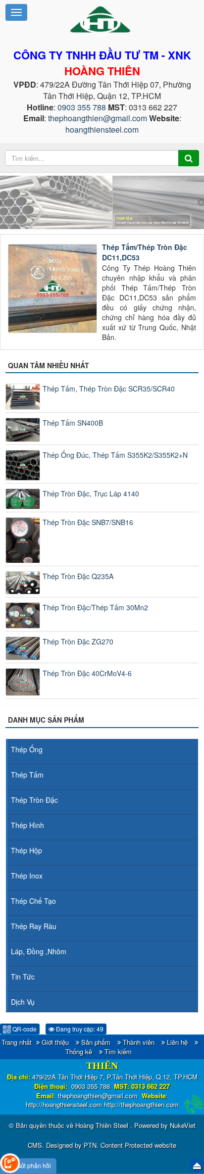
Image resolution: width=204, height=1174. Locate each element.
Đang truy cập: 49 (78, 1029)
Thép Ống (27, 749)
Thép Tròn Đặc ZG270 (78, 641)
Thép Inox (27, 875)
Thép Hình (27, 825)
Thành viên (138, 1042)
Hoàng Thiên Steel (102, 1125)
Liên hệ (177, 1042)
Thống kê (78, 1051)
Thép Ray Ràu (33, 926)
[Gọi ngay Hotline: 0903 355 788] (194, 1104)
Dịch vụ (23, 1002)
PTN (90, 1145)
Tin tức (23, 976)
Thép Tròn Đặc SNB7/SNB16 (88, 522)
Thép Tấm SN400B (73, 423)
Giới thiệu (55, 1042)
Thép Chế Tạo (33, 901)
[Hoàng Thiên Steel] (101, 19)
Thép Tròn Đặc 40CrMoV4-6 (87, 673)
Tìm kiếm (118, 1051)
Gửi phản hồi (33, 1165)
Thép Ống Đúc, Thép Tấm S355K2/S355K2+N (115, 455)
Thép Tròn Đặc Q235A (78, 576)
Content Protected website (138, 1145)
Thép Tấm (27, 775)
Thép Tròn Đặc (34, 800)
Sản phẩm (95, 1042)
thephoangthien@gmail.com (97, 118)
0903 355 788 (81, 107)
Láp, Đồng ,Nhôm (38, 951)
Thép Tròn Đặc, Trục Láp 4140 (91, 493)
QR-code (24, 1029)
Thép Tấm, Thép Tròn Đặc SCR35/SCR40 (109, 388)
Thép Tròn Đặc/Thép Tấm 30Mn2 (95, 607)
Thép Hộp (26, 850)
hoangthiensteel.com (102, 129)
